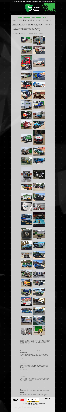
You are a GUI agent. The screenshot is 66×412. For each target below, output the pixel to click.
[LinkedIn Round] (49, 398)
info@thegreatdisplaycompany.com (40, 403)
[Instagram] (46, 398)
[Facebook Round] (45, 398)
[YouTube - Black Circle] (47, 398)
